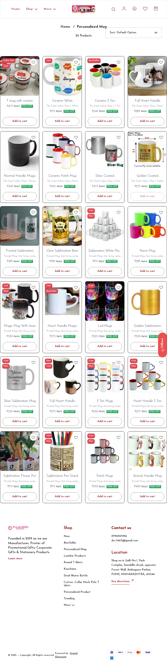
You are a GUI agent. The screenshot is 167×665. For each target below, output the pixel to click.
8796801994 (119, 536)
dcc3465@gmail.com (124, 540)
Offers (162, 343)
